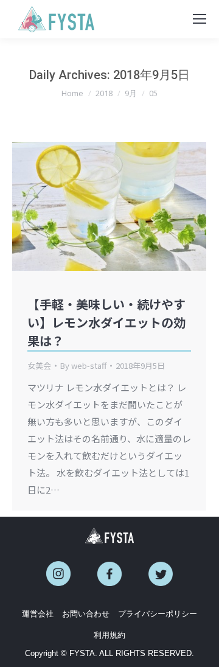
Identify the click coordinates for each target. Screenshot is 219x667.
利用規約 (109, 635)
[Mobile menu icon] (199, 19)
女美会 (39, 365)
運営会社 (38, 613)
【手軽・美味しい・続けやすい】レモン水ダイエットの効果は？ (106, 322)
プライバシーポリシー (157, 613)
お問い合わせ (85, 613)
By (83, 365)
